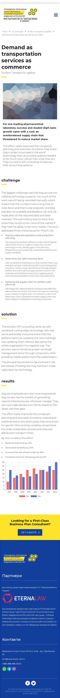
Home (4, 31)
